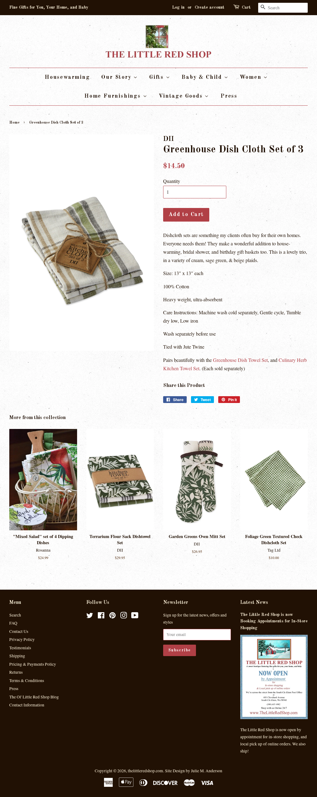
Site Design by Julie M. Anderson (193, 771)
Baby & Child (202, 77)
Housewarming (67, 77)
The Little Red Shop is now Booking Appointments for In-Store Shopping (274, 621)
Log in (178, 7)
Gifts (157, 77)
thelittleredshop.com (145, 771)
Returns (16, 672)
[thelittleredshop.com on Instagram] (123, 616)
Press (228, 96)
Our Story (117, 77)
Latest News (254, 602)
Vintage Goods (181, 96)
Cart (246, 7)
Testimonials (20, 648)
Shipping (17, 656)
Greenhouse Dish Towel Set (240, 360)
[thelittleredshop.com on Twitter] (89, 616)
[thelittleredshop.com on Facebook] (101, 616)
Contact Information (26, 705)
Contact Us (18, 631)
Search (15, 615)
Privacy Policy (22, 639)
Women (251, 77)
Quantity (171, 181)
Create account (209, 7)
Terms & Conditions (26, 680)
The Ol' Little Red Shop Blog (34, 697)
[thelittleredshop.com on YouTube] (134, 616)
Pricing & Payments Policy (32, 664)
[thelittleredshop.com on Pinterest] (112, 616)
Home (14, 123)
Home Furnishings (113, 96)
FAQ (13, 623)
